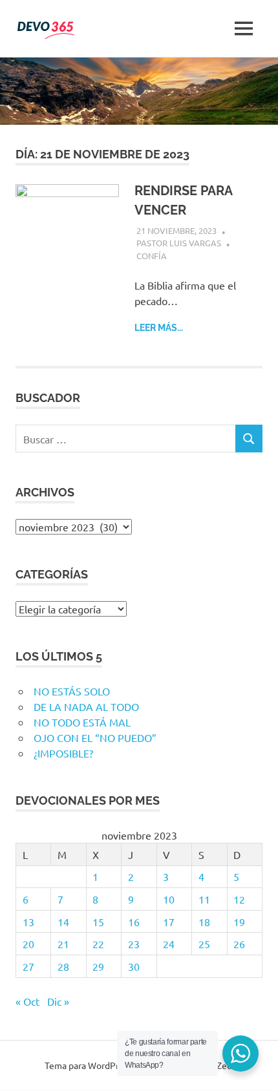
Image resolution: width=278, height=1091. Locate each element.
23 (134, 943)
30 (134, 966)
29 (98, 966)
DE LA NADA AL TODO (86, 706)
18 (204, 921)
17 (169, 921)
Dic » (58, 1001)
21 (63, 943)
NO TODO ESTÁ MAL (82, 721)
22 (98, 943)
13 (28, 921)
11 (204, 899)
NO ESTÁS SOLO (72, 690)
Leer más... (158, 328)
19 (239, 921)
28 (63, 966)
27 (28, 966)
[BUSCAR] (248, 438)
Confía (151, 255)
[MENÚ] (243, 28)
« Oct (27, 1001)
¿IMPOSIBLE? (63, 753)
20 (28, 943)
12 (239, 899)
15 (98, 921)
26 (239, 943)
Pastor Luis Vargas (178, 242)
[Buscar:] (126, 438)
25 (204, 943)
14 (63, 921)
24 (169, 943)
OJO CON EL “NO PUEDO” (95, 737)
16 (134, 921)
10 (169, 899)
